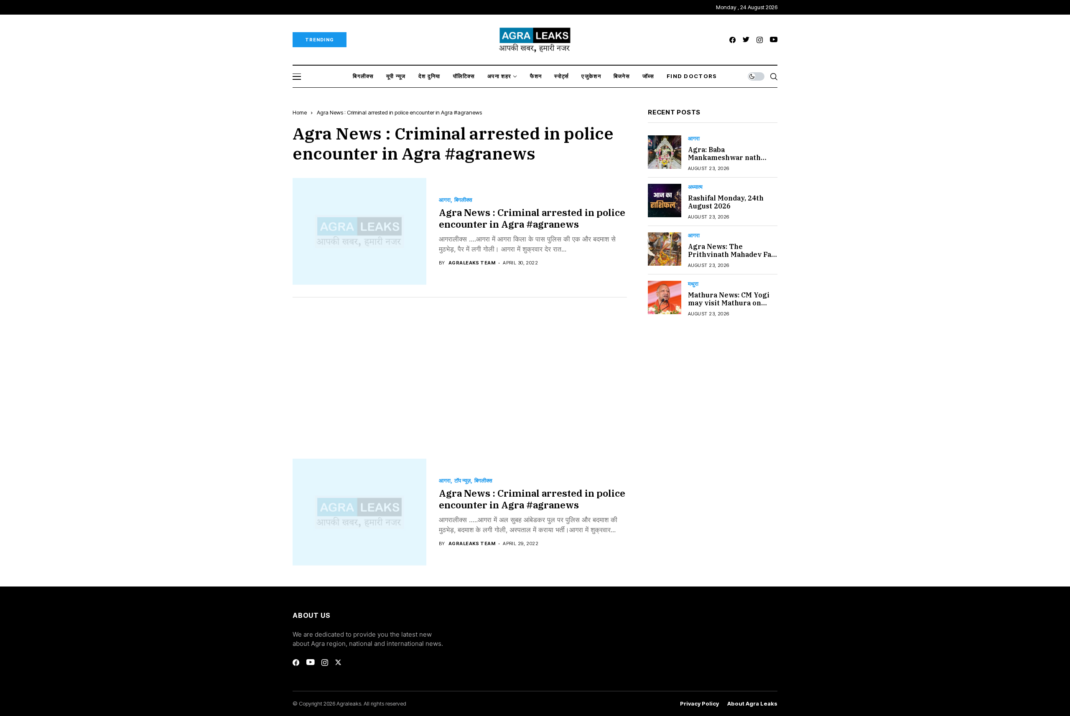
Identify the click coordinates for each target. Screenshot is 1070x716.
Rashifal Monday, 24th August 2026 (726, 202)
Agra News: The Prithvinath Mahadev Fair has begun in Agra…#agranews (732, 258)
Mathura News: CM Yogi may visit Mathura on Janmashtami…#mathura (731, 303)
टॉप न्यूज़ (462, 480)
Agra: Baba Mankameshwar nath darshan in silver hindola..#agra (724, 161)
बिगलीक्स (463, 200)
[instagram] (760, 40)
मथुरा (693, 284)
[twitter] (746, 40)
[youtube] (773, 40)
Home (300, 112)
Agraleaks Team (471, 263)
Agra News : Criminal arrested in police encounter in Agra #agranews (532, 218)
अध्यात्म (695, 187)
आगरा (445, 200)
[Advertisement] (460, 371)
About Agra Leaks (752, 704)
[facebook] (732, 40)
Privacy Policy (699, 704)
